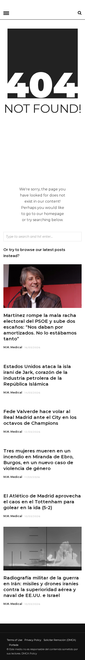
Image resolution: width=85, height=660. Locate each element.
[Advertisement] (42, 152)
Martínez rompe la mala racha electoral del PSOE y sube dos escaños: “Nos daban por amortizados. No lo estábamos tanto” (40, 327)
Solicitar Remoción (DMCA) (60, 640)
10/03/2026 (32, 516)
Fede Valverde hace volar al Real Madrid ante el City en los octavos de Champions (40, 417)
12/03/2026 (32, 431)
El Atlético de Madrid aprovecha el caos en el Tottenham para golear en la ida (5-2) (42, 501)
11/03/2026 (32, 477)
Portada (13, 644)
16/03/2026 (32, 347)
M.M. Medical (12, 347)
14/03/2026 (32, 392)
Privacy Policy (32, 640)
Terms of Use (14, 640)
